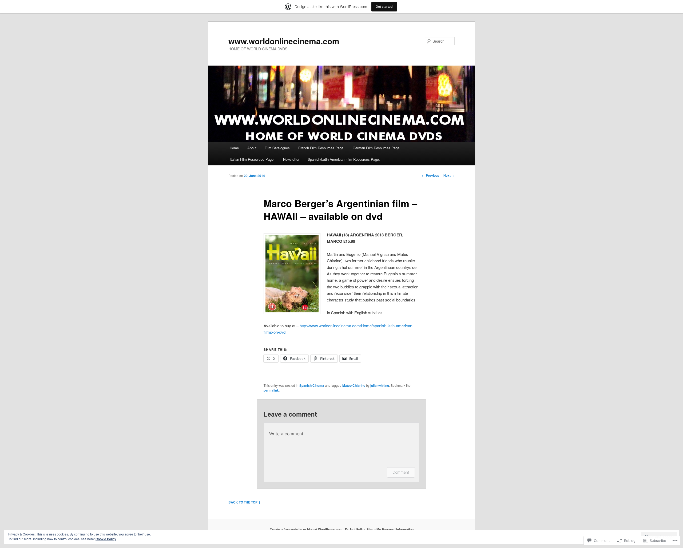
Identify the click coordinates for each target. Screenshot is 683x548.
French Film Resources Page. (321, 147)
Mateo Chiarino (353, 385)
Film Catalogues (277, 147)
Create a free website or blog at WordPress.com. (306, 529)
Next (449, 175)
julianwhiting (379, 385)
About (251, 147)
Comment (400, 472)
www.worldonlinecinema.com (283, 41)
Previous (430, 175)
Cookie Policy (106, 539)
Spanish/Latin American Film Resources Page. (344, 159)
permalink (271, 390)
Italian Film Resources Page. (252, 159)
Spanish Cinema (311, 385)
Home (234, 147)
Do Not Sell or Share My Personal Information (379, 529)
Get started (384, 7)
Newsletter (291, 159)
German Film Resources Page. (376, 147)
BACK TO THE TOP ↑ (244, 502)
